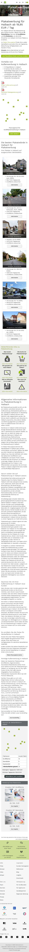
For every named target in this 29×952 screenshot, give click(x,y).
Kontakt (2, 894)
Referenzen (19, 869)
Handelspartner (21, 891)
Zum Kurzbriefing (14, 717)
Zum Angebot (14, 806)
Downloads (19, 878)
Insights (18, 875)
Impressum (9, 944)
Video (1, 872)
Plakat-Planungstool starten (14, 655)
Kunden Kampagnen (22, 866)
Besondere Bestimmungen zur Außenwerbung (14, 946)
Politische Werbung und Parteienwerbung (14, 948)
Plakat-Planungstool (9, 42)
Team (1, 885)
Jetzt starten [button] (14, 133)
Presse (2, 897)
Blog (17, 872)
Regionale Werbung (22, 894)
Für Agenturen (20, 888)
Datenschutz (19, 944)
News (1, 900)
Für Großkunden (21, 885)
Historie (2, 891)
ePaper (2, 875)
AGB (14, 944)
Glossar (2, 869)
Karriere (2, 888)
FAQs (1, 866)
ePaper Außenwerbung (8, 85)
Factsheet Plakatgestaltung (9, 92)
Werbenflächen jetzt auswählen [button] (14, 776)
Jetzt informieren (7, 364)
